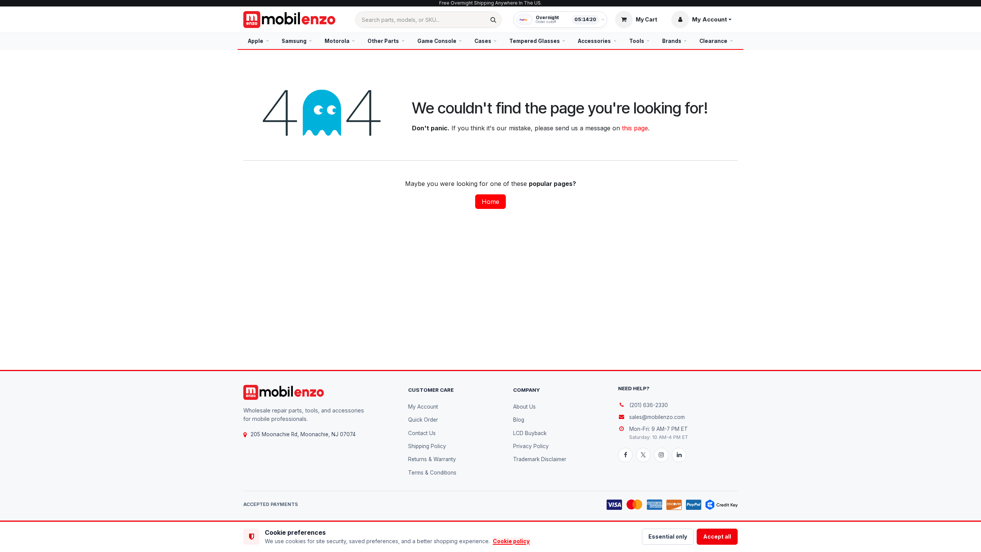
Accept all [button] (717, 536)
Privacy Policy (531, 446)
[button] (701, 19)
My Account (423, 407)
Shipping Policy (427, 446)
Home (490, 201)
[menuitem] (258, 41)
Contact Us (422, 433)
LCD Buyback (529, 433)
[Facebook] (625, 455)
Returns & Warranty (432, 459)
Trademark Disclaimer (539, 459)
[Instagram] (661, 455)
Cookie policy (511, 541)
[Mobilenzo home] (283, 392)
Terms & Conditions (432, 473)
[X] (643, 455)
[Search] (493, 20)
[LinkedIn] (679, 455)
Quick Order (423, 420)
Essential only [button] (667, 536)
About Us (524, 407)
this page (635, 128)
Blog (518, 420)
